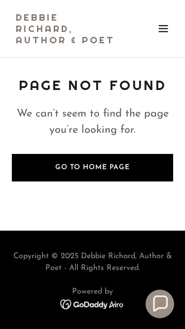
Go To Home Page (92, 167)
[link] (68, 41)
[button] (163, 28)
